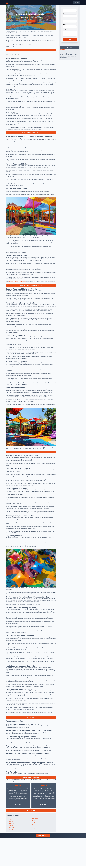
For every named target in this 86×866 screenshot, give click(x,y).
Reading (11, 821)
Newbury (34, 829)
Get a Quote (31, 21)
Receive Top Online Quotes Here (31, 452)
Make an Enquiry (43, 835)
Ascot (33, 820)
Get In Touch (70, 47)
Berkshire (11, 819)
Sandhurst (11, 829)
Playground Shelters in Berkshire (17, 281)
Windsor (34, 822)
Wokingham (11, 823)
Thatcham (34, 826)
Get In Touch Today (31, 50)
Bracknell (11, 825)
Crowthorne (11, 827)
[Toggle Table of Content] (17, 54)
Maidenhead (35, 818)
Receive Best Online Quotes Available (31, 132)
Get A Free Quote (31, 810)
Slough (33, 824)
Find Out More (30, 717)
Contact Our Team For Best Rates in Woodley (31, 285)
